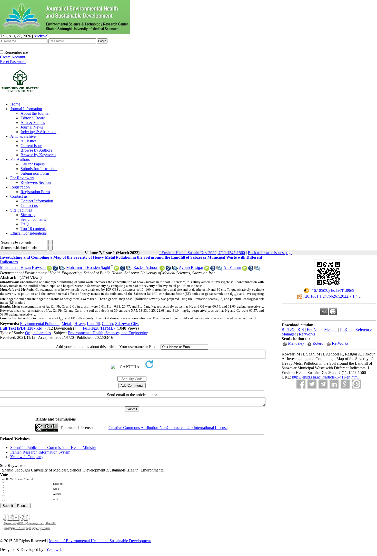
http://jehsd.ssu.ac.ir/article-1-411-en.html (325, 377)
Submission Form (35, 173)
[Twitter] (311, 384)
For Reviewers (22, 178)
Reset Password (13, 61)
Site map (28, 215)
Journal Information (26, 109)
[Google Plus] (345, 384)
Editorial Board (33, 118)
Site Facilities (21, 210)
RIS (300, 329)
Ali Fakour (232, 267)
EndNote (314, 329)
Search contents (33, 219)
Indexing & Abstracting (39, 132)
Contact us (18, 196)
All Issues (28, 141)
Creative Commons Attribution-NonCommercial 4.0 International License (167, 427)
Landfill (93, 323)
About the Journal (35, 113)
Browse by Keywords (38, 155)
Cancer (107, 323)
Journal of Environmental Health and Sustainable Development (100, 541)
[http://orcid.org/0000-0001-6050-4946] (162, 269)
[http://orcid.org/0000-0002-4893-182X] (244, 269)
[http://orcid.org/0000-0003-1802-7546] (116, 269)
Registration (20, 187)
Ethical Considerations (28, 233)
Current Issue (31, 145)
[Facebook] (300, 384)
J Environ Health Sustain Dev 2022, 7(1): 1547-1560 (202, 252)
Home (15, 104)
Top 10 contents (33, 228)
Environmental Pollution (39, 323)
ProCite (346, 329)
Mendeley (296, 343)
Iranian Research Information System (40, 452)
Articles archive (23, 136)
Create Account (12, 57)
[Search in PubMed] (61, 269)
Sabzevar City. (127, 323)
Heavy (79, 323)
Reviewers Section (36, 182)
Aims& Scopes (33, 122)
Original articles (38, 333)
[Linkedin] (334, 384)
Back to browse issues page (270, 252)
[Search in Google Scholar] (55, 269)
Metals (67, 323)
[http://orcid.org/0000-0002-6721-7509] (206, 269)
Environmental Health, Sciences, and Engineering (108, 333)
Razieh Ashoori (145, 267)
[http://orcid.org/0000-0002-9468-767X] (49, 269)
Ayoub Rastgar (191, 267)
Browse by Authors (36, 150)
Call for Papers (33, 164)
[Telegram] (323, 384)
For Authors (20, 159)
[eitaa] (356, 384)
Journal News (32, 127)
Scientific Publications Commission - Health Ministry (53, 447)
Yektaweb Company (26, 457)
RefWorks (307, 334)
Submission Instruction (39, 168)
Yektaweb (54, 549)
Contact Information (37, 201)
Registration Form (35, 192)
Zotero (318, 343)
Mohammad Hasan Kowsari (23, 267)
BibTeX (288, 329)
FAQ (25, 224)
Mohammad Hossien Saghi (88, 267)
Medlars (330, 329)
